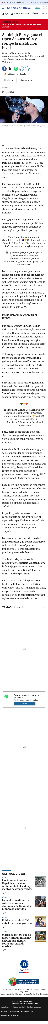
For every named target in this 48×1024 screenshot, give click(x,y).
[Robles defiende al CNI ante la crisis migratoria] (40, 921)
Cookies (4, 1011)
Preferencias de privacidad (10, 1016)
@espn (23, 252)
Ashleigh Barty (20, 607)
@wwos (14, 252)
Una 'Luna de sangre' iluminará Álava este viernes (21, 25)
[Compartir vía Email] (27, 69)
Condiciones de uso (34, 1007)
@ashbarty (32, 240)
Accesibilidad (14, 1011)
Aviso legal (5, 1007)
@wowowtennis (18, 255)
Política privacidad (18, 1007)
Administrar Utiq (27, 1011)
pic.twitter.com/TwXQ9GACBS (24, 258)
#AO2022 (9, 246)
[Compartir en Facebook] (4, 69)
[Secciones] (3, 8)
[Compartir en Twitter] (10, 69)
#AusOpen (32, 255)
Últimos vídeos (14, 873)
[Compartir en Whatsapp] (16, 69)
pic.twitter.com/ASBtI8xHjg (24, 419)
